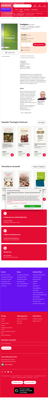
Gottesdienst (36, 290)
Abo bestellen (8, 255)
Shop (21, 9)
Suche (15, 3)
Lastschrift (19, 323)
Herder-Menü (47, 1)
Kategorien (23, 18)
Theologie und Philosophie (39, 303)
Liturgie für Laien (39, 13)
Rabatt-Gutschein (37, 321)
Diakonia (35, 283)
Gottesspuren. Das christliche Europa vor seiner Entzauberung (7, 145)
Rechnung (19, 321)
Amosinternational (37, 277)
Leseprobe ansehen (11, 52)
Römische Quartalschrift (38, 299)
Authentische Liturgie (30, 13)
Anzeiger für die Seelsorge (39, 274)
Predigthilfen (37, 18)
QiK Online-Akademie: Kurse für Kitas (8, 332)
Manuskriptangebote (6, 335)
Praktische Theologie (6, 283)
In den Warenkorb (40, 44)
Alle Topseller (41, 122)
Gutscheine (37, 316)
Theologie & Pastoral (13, 18)
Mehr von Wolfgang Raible (26, 112)
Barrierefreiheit (29, 377)
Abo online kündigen (30, 382)
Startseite (7, 18)
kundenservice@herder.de (11, 238)
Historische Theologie (6, 279)
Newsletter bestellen (8, 340)
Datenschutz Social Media (21, 377)
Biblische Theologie (5, 274)
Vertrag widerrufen (17, 382)
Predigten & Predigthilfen (39, 166)
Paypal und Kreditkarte (22, 318)
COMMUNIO (35, 281)
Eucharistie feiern (6, 188)
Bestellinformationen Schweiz (8, 359)
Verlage (3, 318)
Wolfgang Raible (25, 28)
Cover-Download (5, 56)
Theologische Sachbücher (10, 13)
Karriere (3, 325)
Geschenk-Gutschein (37, 318)
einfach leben (36, 285)
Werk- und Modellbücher (30, 18)
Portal (16, 9)
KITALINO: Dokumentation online (6, 328)
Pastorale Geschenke (22, 285)
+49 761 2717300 (8, 220)
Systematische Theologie (7, 277)
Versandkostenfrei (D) (9, 357)
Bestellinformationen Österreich (8, 361)
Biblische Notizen (37, 279)
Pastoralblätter (36, 297)
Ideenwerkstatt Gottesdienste (40, 294)
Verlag (3, 316)
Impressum (36, 377)
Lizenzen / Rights (5, 323)
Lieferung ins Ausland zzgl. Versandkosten (27, 57)
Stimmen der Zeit (37, 301)
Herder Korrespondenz (38, 292)
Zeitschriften (34, 9)
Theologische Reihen (20, 13)
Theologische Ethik (5, 281)
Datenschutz (13, 377)
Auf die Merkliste (26, 47)
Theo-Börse (27, 9)
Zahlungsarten (22, 316)
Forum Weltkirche (37, 288)
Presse (2, 321)
